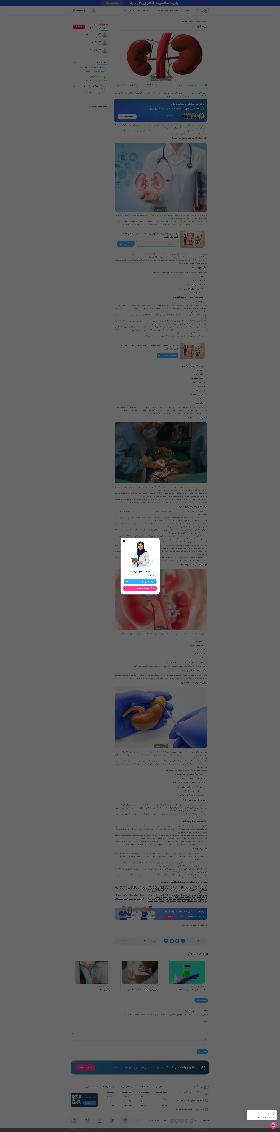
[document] (140, 566)
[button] (124, 541)
